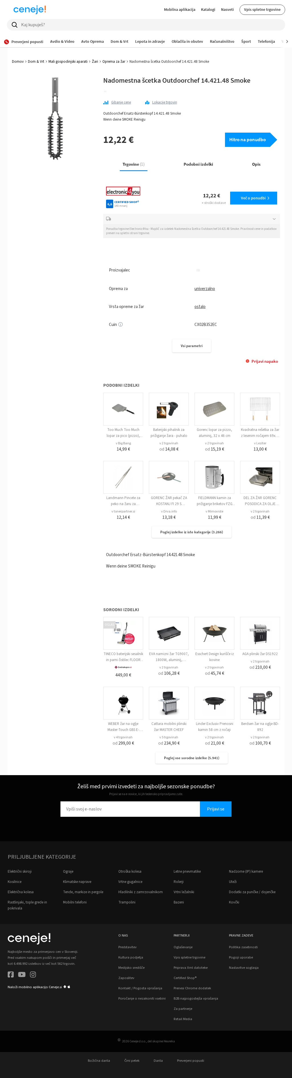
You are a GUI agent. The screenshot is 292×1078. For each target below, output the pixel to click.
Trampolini (126, 902)
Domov (18, 61)
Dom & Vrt (36, 61)
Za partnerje (183, 1008)
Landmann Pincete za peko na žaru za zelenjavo (123, 503)
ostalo (200, 307)
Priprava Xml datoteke (191, 967)
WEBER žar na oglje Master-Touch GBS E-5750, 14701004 (123, 729)
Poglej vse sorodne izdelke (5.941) (191, 757)
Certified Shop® (185, 977)
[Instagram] (33, 975)
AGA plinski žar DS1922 (260, 653)
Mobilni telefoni (75, 902)
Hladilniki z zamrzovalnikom (140, 892)
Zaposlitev (126, 977)
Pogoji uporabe (241, 957)
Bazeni (179, 902)
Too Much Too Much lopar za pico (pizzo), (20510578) (123, 435)
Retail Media (183, 1019)
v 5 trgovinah (168, 737)
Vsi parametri (191, 345)
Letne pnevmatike (187, 871)
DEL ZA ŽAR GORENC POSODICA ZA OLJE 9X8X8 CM (260, 503)
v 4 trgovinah (123, 737)
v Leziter (260, 443)
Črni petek (131, 1060)
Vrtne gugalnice (130, 881)
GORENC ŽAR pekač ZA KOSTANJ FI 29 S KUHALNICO (169, 503)
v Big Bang (123, 443)
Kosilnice (14, 881)
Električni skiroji (20, 871)
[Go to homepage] (29, 9)
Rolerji (179, 881)
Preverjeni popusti (190, 1060)
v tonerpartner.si (123, 511)
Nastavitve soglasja (244, 967)
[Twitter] (22, 975)
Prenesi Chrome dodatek (192, 988)
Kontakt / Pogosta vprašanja (140, 988)
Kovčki (234, 902)
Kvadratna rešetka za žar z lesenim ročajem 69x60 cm (260, 435)
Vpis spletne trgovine (262, 9)
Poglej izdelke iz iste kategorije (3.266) (191, 532)
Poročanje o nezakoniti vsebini (142, 998)
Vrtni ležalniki (184, 892)
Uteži (233, 881)
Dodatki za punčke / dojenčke (252, 892)
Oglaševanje (183, 947)
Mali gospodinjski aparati (68, 61)
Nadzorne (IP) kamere (246, 871)
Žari (95, 61)
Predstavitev (127, 947)
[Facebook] (11, 975)
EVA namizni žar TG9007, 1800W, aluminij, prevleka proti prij (169, 659)
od (169, 449)
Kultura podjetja (130, 957)
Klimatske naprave (77, 881)
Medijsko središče (131, 967)
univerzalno (204, 289)
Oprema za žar (113, 61)
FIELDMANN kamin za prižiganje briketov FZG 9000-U (214, 503)
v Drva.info (169, 511)
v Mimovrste (214, 511)
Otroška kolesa (129, 871)
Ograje (68, 871)
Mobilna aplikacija (179, 9)
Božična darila (99, 1060)
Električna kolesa (21, 892)
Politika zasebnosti (243, 947)
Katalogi (208, 9)
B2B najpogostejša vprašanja (196, 998)
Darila (158, 1060)
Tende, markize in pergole (83, 892)
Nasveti (227, 9)
